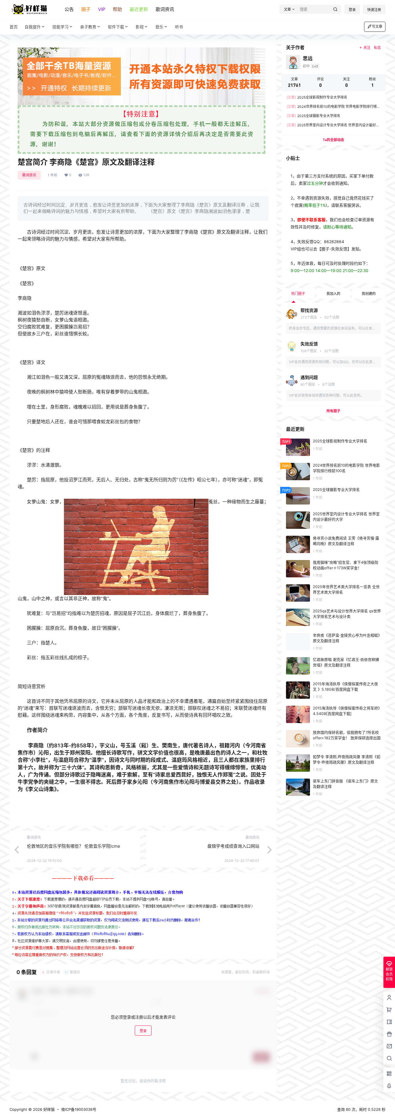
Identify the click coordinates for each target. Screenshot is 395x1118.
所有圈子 (333, 411)
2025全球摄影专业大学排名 (313, 116)
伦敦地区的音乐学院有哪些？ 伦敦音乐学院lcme (73, 846)
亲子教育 (88, 26)
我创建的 (369, 293)
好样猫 (48, 1109)
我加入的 (333, 293)
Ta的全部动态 (333, 140)
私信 (377, 47)
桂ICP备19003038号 (78, 1109)
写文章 (377, 26)
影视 (140, 26)
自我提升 (33, 26)
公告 (69, 9)
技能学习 (60, 26)
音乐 (159, 26)
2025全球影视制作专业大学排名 (317, 97)
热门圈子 (298, 293)
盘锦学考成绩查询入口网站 (233, 846)
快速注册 (374, 10)
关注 (366, 47)
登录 (352, 10)
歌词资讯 (165, 9)
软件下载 (116, 26)
